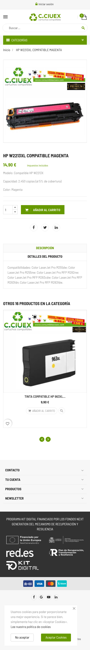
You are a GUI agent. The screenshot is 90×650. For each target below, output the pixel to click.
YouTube (49, 597)
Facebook (34, 597)
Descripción (45, 248)
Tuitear (45, 227)
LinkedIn (56, 227)
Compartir (33, 227)
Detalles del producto (45, 257)
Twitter (41, 597)
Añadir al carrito (46, 210)
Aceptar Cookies (56, 637)
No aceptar (22, 637)
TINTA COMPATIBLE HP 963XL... (45, 397)
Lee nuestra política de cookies (31, 627)
